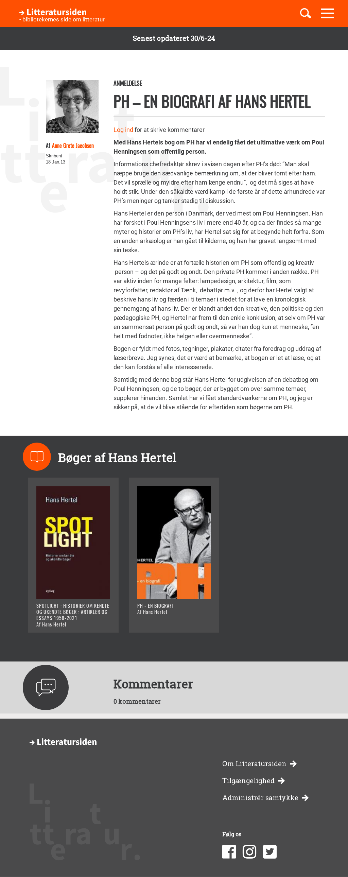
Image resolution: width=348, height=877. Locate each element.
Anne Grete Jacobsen (73, 145)
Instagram (249, 852)
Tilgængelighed (248, 780)
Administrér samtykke (260, 797)
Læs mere (58, 618)
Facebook (229, 852)
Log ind (123, 129)
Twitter (270, 852)
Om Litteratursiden (254, 763)
